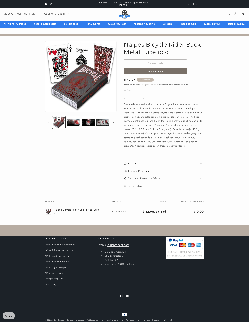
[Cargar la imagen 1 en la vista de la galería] (58, 122)
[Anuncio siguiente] (155, 4)
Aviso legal (52, 284)
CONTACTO (106, 238)
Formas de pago (55, 273)
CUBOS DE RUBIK (188, 24)
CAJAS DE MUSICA (236, 24)
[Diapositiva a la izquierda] (48, 122)
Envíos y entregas (56, 267)
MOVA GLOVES (93, 24)
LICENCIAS (168, 24)
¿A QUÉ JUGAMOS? (117, 24)
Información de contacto (151, 320)
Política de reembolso (95, 320)
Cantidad (127, 89)
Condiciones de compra (59, 250)
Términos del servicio (115, 320)
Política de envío (132, 320)
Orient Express (58, 320)
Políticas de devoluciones (60, 244)
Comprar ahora (155, 71)
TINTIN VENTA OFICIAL (15, 24)
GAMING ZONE (71, 24)
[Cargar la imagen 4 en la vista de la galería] (102, 122)
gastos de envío (151, 84)
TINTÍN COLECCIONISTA (45, 24)
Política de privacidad (58, 256)
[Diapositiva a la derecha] (113, 122)
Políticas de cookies (57, 261)
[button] (229, 14)
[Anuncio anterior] (94, 4)
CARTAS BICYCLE (212, 24)
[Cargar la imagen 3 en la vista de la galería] (88, 122)
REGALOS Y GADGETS (144, 24)
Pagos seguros (54, 278)
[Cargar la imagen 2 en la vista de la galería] (73, 122)
